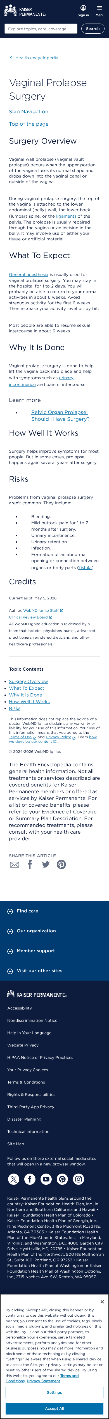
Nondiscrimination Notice (32, 1020)
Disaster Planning (24, 1119)
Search (93, 28)
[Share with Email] (14, 864)
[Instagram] (77, 1179)
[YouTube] (45, 1179)
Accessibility (19, 1008)
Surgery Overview (28, 681)
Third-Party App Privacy (30, 1107)
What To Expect (26, 688)
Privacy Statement (43, 1381)
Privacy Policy (58, 737)
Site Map (15, 1144)
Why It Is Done (25, 695)
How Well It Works (29, 701)
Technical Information (28, 1131)
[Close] (102, 1302)
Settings (54, 1392)
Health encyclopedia (34, 57)
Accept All (54, 1408)
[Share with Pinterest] (61, 864)
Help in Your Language (29, 1033)
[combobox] (40, 29)
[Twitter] (12, 1179)
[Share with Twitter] (45, 864)
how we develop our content (53, 739)
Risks (14, 708)
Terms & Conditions (26, 1082)
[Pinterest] (61, 1179)
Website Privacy (23, 1045)
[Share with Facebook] (30, 864)
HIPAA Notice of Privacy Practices (40, 1057)
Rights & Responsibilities (31, 1094)
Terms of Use (20, 737)
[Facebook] (29, 1179)
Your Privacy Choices (27, 1070)
